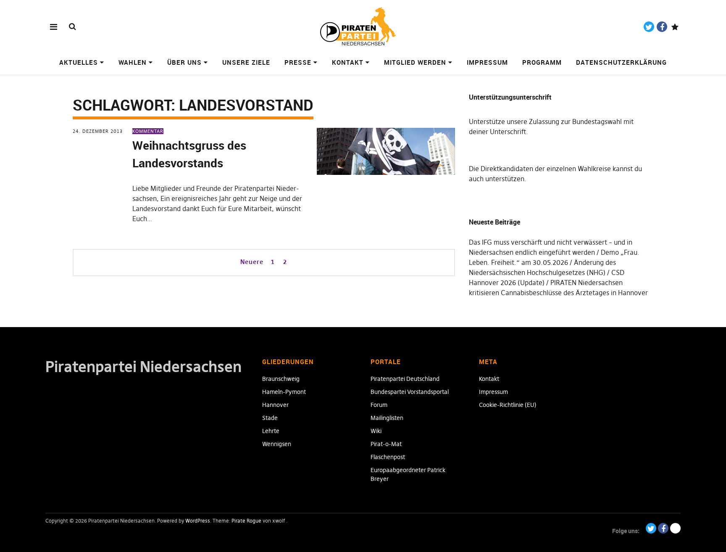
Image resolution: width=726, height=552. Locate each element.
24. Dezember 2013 (98, 131)
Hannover (275, 405)
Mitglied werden (415, 62)
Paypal (675, 26)
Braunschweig (281, 379)
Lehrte (270, 431)
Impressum (487, 62)
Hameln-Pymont (284, 392)
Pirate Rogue (246, 521)
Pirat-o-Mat (386, 444)
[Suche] (72, 26)
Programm (542, 62)
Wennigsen (276, 444)
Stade (270, 418)
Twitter (649, 26)
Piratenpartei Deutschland (405, 379)
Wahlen (132, 62)
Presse (297, 62)
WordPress (197, 521)
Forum (379, 405)
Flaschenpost (388, 457)
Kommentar (147, 131)
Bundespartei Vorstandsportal (410, 392)
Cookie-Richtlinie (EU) (508, 405)
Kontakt (347, 62)
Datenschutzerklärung (621, 62)
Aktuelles (78, 62)
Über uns (184, 62)
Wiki (376, 431)
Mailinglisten (387, 418)
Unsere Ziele (246, 62)
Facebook (662, 26)
